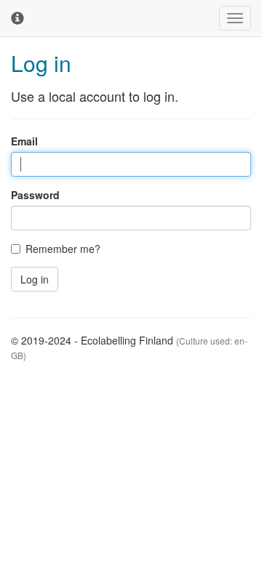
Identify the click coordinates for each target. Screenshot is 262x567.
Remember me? (62, 248)
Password (35, 195)
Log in (34, 279)
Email (24, 141)
